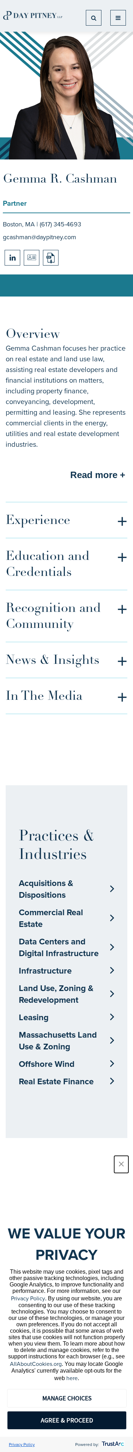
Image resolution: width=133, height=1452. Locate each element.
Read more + (97, 475)
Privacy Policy (28, 1298)
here (72, 1378)
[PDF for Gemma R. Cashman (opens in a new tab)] (51, 258)
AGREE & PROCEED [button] (67, 1420)
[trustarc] (112, 1444)
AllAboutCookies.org (36, 1364)
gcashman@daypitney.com (39, 236)
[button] (121, 1164)
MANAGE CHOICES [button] (67, 1398)
